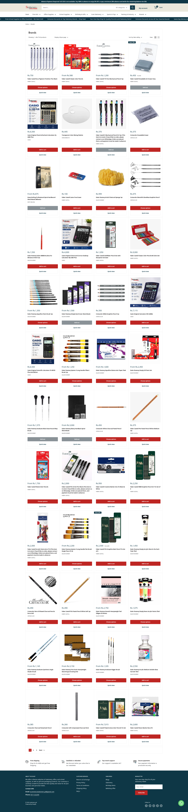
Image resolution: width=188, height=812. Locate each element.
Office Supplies (49, 14)
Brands (141, 14)
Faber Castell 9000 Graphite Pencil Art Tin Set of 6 (145, 488)
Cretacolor (133, 137)
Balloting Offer (110, 788)
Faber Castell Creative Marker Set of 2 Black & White (110, 488)
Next (40, 750)
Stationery (109, 782)
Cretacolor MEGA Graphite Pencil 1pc (107, 314)
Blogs (107, 780)
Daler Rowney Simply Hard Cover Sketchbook (76, 314)
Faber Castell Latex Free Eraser (71, 197)
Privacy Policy (80, 782)
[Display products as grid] (155, 37)
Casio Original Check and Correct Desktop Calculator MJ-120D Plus (75, 257)
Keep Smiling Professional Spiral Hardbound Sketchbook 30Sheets (41, 198)
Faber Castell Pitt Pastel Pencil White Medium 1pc (144, 429)
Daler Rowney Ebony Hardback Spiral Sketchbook (73, 429)
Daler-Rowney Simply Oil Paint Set (141, 370)
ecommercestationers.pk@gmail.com (42, 792)
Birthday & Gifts (80, 14)
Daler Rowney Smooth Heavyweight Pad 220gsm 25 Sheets (109, 612)
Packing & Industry (127, 14)
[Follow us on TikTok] (157, 805)
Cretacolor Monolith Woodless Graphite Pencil (145, 197)
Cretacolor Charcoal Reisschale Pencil (40, 728)
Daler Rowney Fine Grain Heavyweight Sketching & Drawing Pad (74, 670)
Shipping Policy (81, 788)
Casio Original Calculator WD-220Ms (141, 314)
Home (27, 24)
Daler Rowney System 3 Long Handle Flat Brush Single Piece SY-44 (77, 550)
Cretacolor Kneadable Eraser (139, 135)
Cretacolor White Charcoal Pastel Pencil (108, 429)
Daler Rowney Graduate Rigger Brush (108, 669)
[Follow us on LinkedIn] (161, 805)
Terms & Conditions (82, 785)
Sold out (145, 87)
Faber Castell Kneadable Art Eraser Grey (142, 79)
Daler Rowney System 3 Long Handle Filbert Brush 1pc (75, 371)
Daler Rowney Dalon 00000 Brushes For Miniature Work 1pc (40, 257)
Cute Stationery (96, 14)
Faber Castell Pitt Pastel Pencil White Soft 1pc (76, 611)
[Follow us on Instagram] (153, 805)
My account (143, 8)
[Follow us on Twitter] (150, 805)
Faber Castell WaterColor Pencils (38, 487)
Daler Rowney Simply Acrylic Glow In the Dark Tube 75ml (144, 550)
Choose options (42, 87)
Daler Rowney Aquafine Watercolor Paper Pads (111, 370)
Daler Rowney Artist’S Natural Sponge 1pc (109, 197)
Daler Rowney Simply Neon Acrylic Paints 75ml (145, 611)
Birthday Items (110, 785)
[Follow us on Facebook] (146, 805)
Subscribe (141, 793)
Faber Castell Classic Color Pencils (72, 79)
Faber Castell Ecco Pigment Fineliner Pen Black (42, 79)
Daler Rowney (100, 200)
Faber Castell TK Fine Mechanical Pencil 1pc (110, 79)
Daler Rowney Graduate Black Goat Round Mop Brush (42, 429)
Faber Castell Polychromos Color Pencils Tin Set (111, 728)
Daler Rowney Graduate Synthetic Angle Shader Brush (40, 670)
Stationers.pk (66, 137)
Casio (29, 140)
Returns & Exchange (83, 780)
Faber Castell (31, 81)
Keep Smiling (31, 202)
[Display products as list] (159, 37)
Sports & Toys (111, 14)
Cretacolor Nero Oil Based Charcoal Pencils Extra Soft (41, 612)
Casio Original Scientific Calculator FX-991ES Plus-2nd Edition (41, 371)
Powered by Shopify (30, 804)
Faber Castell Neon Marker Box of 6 (141, 728)
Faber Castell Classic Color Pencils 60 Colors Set (145, 256)
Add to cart (42, 150)
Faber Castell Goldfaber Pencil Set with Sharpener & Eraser (108, 257)
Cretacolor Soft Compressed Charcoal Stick (75, 728)
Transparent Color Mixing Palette (72, 135)
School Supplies (64, 14)
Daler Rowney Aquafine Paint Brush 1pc (40, 314)
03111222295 (35, 795)
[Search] (132, 7)
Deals (27, 14)
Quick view (42, 92)
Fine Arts (35, 14)
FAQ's (78, 791)
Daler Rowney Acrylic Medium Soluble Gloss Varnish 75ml (144, 670)
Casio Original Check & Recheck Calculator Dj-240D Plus (42, 136)
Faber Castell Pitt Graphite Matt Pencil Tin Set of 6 (110, 550)
